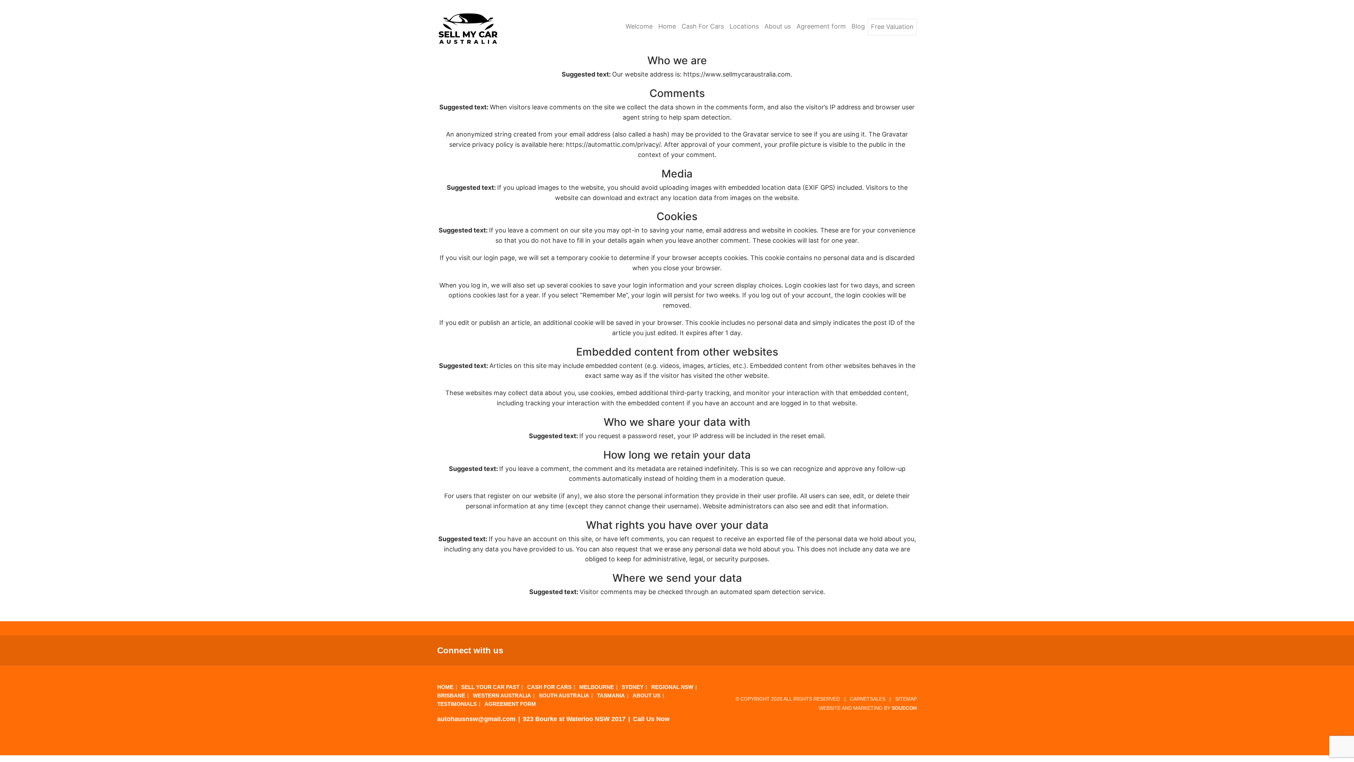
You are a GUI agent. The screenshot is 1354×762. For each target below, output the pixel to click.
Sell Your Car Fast (490, 687)
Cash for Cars (549, 687)
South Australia (564, 695)
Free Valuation (892, 26)
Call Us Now (651, 718)
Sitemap (906, 699)
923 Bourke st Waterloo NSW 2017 (574, 718)
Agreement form (821, 26)
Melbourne (596, 687)
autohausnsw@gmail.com (476, 718)
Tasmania (611, 695)
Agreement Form (510, 704)
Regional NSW (672, 687)
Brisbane (451, 695)
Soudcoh (904, 708)
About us (777, 26)
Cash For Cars (703, 26)
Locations (744, 26)
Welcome (639, 26)
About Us (646, 695)
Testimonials (457, 704)
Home (667, 26)
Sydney (633, 687)
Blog (858, 26)
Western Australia (502, 695)
